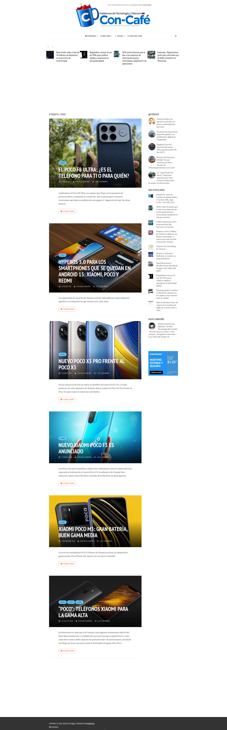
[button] (53, 47)
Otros (62, 255)
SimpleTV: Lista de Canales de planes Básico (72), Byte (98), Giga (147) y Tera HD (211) (166, 198)
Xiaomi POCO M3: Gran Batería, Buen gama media (93, 532)
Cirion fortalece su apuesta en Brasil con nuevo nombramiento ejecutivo (166, 123)
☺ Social (119, 36)
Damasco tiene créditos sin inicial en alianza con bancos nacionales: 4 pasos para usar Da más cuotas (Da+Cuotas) (166, 236)
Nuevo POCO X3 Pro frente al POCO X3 (92, 364)
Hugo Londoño (84, 181)
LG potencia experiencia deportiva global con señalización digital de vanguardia (167, 135)
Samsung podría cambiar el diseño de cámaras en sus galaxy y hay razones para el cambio (167, 294)
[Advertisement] (113, 93)
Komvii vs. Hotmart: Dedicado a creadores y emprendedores (166, 256)
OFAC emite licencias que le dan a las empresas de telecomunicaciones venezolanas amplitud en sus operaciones (100, 58)
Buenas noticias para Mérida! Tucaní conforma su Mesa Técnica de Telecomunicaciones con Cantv (161, 162)
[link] (163, 363)
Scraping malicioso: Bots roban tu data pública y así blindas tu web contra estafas (169, 56)
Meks (73, 723)
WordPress (90, 723)
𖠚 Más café (105, 36)
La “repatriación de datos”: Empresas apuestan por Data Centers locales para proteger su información (161, 177)
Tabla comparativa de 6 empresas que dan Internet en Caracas (166, 224)
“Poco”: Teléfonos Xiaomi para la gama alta (93, 612)
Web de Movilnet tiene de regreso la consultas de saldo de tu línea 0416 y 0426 (167, 306)
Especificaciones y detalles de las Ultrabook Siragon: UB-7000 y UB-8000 (166, 267)
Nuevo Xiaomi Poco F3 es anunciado (86, 448)
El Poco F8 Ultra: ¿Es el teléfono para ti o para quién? (94, 172)
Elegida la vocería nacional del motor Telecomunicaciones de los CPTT (167, 148)
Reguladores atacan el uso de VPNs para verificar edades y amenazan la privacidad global (67, 56)
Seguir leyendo (68, 211)
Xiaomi (62, 163)
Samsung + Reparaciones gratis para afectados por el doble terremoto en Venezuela (134, 56)
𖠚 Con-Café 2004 (134, 36)
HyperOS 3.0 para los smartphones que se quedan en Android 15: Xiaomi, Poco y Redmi (95, 271)
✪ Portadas (90, 36)
